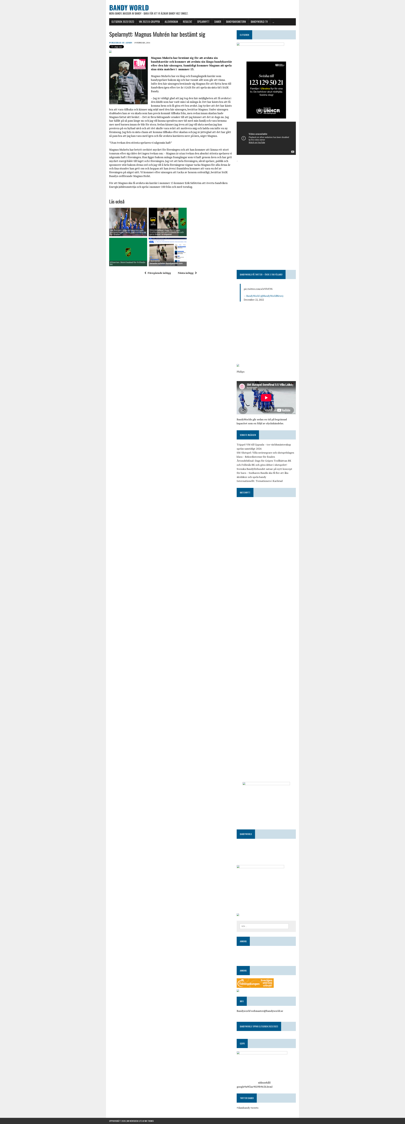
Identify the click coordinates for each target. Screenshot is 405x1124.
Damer (217, 22)
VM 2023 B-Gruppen (149, 22)
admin (128, 42)
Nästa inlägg (185, 273)
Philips (240, 371)
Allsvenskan (171, 22)
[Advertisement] (266, 185)
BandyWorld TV (259, 22)
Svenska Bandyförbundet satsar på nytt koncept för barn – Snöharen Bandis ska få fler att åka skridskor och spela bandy (264, 473)
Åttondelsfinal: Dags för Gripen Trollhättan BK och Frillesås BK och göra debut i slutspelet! (167, 232)
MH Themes (149, 1121)
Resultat (187, 22)
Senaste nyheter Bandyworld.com (166, 263)
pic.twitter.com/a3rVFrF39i (258, 288)
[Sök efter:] (264, 926)
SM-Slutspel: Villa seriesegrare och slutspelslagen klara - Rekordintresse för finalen (128, 232)
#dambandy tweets (247, 1107)
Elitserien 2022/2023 (123, 22)
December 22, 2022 (254, 299)
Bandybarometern (236, 22)
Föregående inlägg (159, 273)
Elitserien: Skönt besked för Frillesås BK (127, 263)
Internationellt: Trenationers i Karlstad (260, 481)
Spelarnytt (203, 22)
